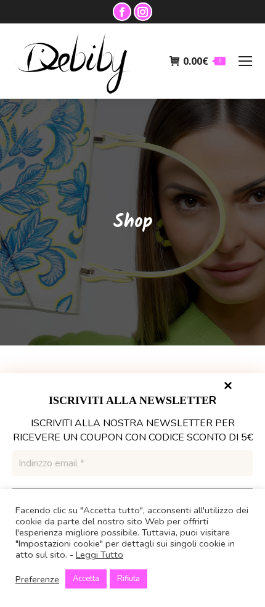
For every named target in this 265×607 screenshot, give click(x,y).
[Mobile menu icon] (245, 61)
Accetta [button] (86, 578)
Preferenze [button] (37, 579)
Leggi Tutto (99, 554)
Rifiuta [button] (128, 578)
